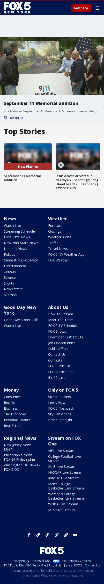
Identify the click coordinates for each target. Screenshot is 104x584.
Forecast (55, 225)
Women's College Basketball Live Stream (66, 496)
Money (11, 390)
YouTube (56, 535)
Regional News (20, 438)
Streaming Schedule (19, 231)
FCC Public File (59, 366)
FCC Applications (61, 371)
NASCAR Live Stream (64, 472)
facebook (29, 535)
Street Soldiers (59, 396)
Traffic (53, 243)
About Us (58, 307)
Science (10, 277)
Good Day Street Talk (21, 319)
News (10, 219)
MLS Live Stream (61, 510)
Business (11, 408)
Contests (55, 360)
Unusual (10, 271)
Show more (14, 117)
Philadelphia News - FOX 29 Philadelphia (19, 457)
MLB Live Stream (61, 466)
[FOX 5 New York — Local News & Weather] (18, 7)
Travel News (58, 248)
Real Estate (13, 425)
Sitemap (10, 294)
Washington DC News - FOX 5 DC (22, 467)
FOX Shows (57, 331)
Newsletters (13, 289)
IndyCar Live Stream (64, 478)
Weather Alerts (59, 237)
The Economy (15, 414)
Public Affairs (58, 348)
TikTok (47, 535)
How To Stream (60, 314)
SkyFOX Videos (59, 414)
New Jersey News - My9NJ (19, 447)
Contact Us (57, 354)
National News (15, 248)
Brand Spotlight (60, 420)
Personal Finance (17, 420)
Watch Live (81, 8)
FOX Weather (58, 260)
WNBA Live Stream (63, 504)
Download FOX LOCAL (66, 337)
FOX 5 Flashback (61, 408)
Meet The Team (61, 319)
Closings (54, 231)
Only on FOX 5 (63, 390)
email (75, 535)
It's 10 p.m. (56, 377)
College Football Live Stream (64, 458)
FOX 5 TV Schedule (63, 325)
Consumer (12, 396)
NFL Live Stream (61, 450)
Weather (57, 219)
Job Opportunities (61, 343)
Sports (9, 283)
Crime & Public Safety (21, 260)
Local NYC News (17, 237)
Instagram (38, 535)
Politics (9, 254)
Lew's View (56, 402)
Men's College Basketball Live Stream (66, 486)
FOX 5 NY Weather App (66, 254)
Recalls (9, 402)
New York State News (21, 243)
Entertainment (15, 266)
